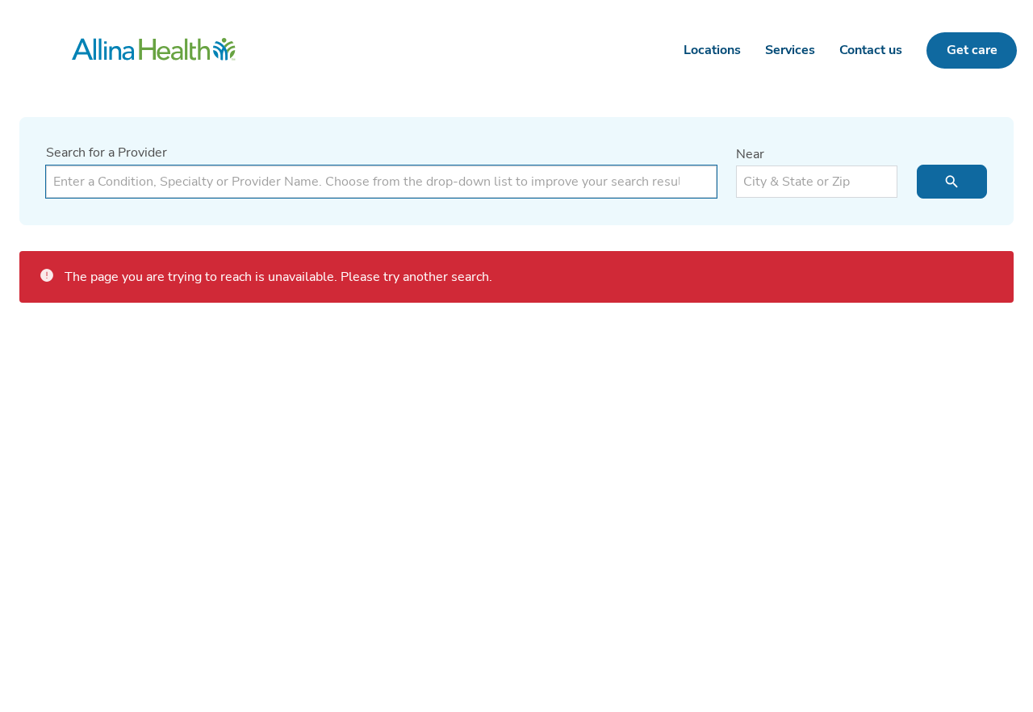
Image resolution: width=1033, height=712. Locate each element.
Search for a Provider (106, 152)
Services (790, 50)
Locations (712, 50)
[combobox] (381, 181)
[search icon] (952, 182)
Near (750, 154)
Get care (972, 50)
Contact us (870, 50)
